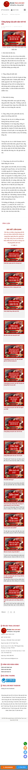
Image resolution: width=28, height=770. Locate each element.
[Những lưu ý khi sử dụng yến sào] (14, 279)
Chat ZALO (23, 767)
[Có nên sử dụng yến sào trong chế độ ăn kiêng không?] (14, 568)
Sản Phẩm (15, 10)
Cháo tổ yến (18, 704)
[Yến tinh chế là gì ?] (14, 471)
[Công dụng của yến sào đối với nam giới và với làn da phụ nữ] (14, 351)
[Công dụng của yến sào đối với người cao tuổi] (14, 399)
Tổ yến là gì (6, 706)
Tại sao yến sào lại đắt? (10, 527)
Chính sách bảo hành (6, 669)
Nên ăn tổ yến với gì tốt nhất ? (12, 552)
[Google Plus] (11, 612)
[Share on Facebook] (8, 612)
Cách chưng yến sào (6, 699)
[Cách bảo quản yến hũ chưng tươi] (14, 255)
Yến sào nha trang (8, 701)
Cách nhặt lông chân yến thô (11, 311)
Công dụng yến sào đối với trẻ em (9, 695)
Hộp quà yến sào (22, 695)
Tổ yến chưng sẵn (14, 708)
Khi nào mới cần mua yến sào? (12, 335)
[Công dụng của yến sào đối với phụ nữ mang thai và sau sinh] (14, 375)
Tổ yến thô (16, 701)
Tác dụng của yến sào (20, 697)
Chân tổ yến (12, 710)
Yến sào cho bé (13, 706)
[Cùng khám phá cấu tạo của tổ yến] (14, 447)
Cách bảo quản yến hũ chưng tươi (12, 263)
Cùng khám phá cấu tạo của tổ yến (13, 455)
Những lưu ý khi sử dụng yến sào (12, 287)
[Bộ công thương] (8, 680)
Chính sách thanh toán (6, 667)
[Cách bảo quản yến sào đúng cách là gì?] (14, 592)
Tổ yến (13, 697)
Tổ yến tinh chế (18, 710)
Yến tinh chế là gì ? (9, 479)
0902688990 (8, 767)
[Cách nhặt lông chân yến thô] (14, 303)
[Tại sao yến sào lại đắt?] (14, 519)
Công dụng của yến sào (9, 704)
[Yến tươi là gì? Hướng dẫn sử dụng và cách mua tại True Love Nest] (14, 495)
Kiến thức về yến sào (18, 26)
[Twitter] (14, 612)
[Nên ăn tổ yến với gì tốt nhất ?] (14, 543)
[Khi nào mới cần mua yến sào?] (14, 327)
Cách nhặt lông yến (16, 699)
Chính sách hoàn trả (6, 671)
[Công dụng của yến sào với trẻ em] (14, 4)
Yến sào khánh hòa (6, 697)
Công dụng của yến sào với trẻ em (13, 431)
